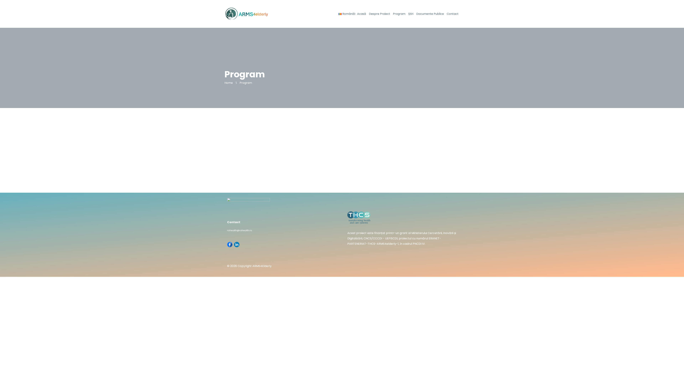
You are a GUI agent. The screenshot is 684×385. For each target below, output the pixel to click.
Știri (410, 14)
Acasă (361, 14)
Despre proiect (379, 14)
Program (399, 14)
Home (228, 83)
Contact (452, 14)
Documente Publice (430, 14)
